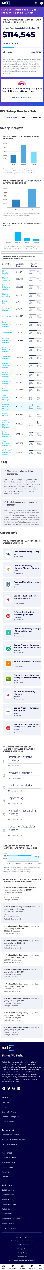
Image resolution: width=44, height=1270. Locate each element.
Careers (5, 1107)
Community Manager (7, 309)
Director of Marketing (6, 415)
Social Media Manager (7, 357)
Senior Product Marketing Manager (6, 424)
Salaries (6, 10)
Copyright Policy (22, 1249)
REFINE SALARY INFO (22, 97)
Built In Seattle (8, 1223)
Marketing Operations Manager (6, 365)
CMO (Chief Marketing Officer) (7, 452)
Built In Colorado (9, 1204)
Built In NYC (7, 1214)
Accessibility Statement (22, 1245)
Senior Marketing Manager (6, 397)
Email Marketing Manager (6, 324)
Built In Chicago (8, 1199)
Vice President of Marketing (7, 443)
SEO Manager (7, 332)
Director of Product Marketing (6, 434)
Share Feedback (8, 1162)
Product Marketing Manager (6, 407)
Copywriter (6, 316)
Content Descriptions (10, 1117)
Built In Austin (8, 1190)
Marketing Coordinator (7, 295)
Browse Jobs (7, 1177)
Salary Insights (10, 118)
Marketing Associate (6, 279)
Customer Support (9, 1158)
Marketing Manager (6, 382)
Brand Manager (6, 389)
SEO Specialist (6, 272)
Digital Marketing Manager (6, 374)
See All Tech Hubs (9, 1228)
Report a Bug (7, 1167)
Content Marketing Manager (6, 340)
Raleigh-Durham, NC (25, 10)
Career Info (36, 118)
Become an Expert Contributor (14, 1139)
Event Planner (5, 302)
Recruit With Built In (10, 1135)
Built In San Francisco (11, 1219)
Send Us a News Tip (10, 1144)
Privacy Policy (22, 1253)
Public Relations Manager (6, 349)
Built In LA (6, 1209)
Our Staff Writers (9, 1112)
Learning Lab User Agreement (22, 1241)
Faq (23, 118)
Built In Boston (8, 1195)
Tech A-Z (5, 1172)
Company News (8, 1121)
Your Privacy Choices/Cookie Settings (22, 1260)
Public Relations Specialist (6, 287)
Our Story (6, 1102)
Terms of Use (22, 1257)
